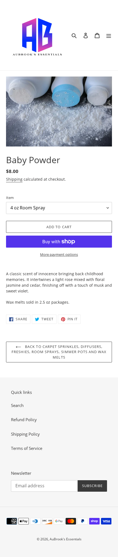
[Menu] (108, 35)
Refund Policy (24, 419)
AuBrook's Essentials (66, 539)
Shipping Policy (25, 434)
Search (17, 405)
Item (10, 197)
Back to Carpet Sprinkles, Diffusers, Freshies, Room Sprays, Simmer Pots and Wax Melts (59, 352)
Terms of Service (26, 448)
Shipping (14, 179)
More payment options (59, 254)
